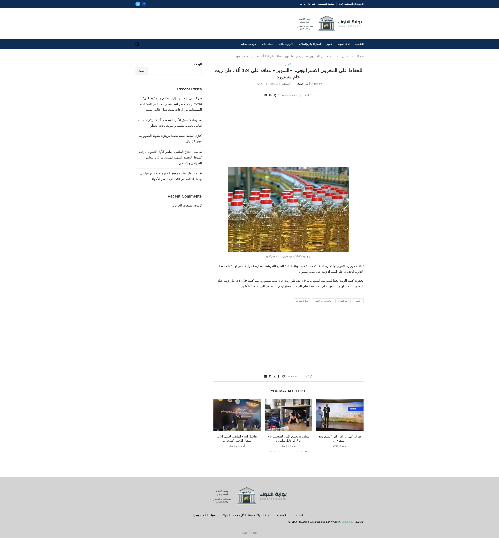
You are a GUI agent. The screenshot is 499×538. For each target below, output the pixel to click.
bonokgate (347, 521)
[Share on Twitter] (274, 95)
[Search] (137, 44)
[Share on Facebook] (279, 95)
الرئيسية (359, 44)
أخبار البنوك (343, 44)
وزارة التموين (302, 301)
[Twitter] (137, 4)
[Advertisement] (288, 134)
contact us (283, 515)
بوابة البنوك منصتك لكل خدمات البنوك (246, 515)
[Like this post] (283, 95)
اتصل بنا (311, 4)
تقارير (329, 44)
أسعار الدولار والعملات (310, 44)
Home (360, 56)
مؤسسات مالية (248, 44)
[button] (218, 425)
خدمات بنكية (267, 44)
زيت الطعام (343, 301)
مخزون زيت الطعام (322, 301)
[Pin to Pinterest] (270, 95)
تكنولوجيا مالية (286, 44)
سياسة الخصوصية (326, 4)
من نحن (302, 4)
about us (301, 515)
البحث (198, 64)
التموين (358, 301)
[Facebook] (144, 4)
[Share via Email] (266, 95)
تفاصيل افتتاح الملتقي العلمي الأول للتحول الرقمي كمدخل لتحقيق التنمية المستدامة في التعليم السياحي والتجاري (170, 157)
